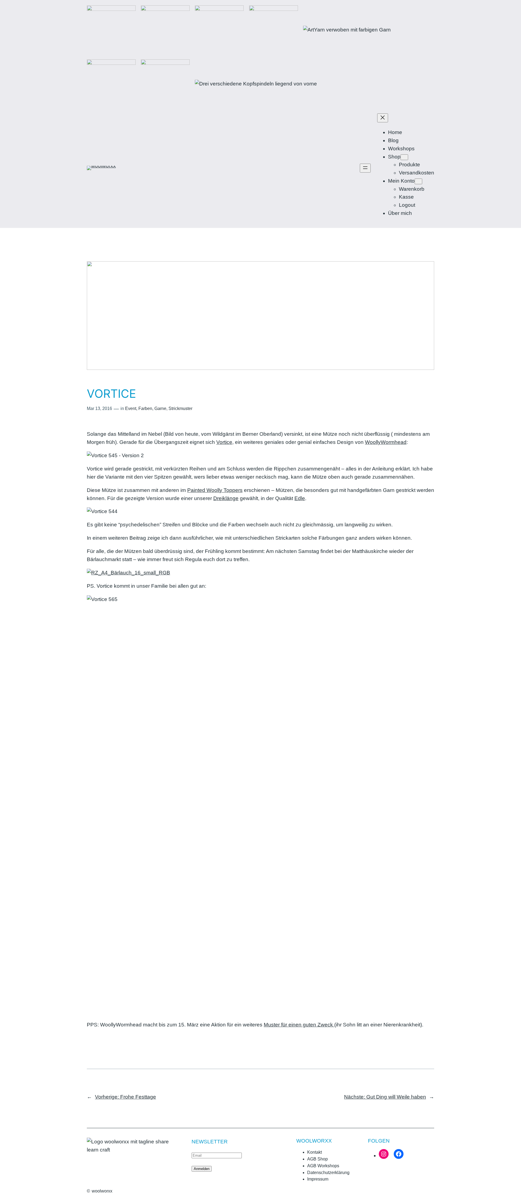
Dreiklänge (226, 498)
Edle (299, 498)
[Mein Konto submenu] (418, 181)
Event (130, 408)
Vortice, (225, 442)
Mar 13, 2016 (99, 408)
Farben (145, 408)
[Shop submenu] (404, 157)
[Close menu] (382, 117)
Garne (160, 408)
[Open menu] (365, 168)
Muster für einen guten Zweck (299, 1025)
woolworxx (102, 1191)
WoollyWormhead (385, 442)
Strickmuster (180, 408)
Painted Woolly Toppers (215, 490)
